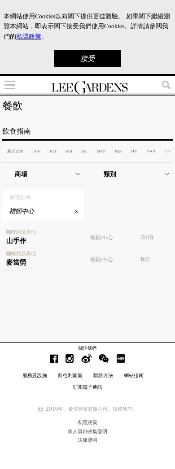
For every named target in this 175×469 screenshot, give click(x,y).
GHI (69, 151)
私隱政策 (87, 422)
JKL (84, 151)
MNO (101, 151)
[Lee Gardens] (87, 87)
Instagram (69, 358)
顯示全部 (15, 150)
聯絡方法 (103, 375)
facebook (54, 358)
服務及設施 (34, 375)
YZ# (167, 151)
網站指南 (134, 375)
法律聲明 (87, 440)
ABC (37, 151)
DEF (53, 151)
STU (134, 151)
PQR (118, 151)
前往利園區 (70, 375)
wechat (104, 358)
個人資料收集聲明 (87, 431)
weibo (86, 358)
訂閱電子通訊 (87, 387)
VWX (151, 151)
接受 (87, 58)
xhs (120, 358)
